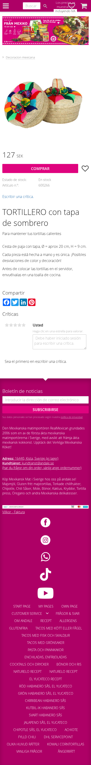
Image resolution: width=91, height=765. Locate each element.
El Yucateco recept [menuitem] (45, 679)
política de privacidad (72, 417)
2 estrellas (11, 325)
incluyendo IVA (65, 11)
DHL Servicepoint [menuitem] (58, 737)
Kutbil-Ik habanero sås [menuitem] (45, 708)
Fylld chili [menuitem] (27, 737)
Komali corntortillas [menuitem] (65, 744)
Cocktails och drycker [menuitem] (29, 664)
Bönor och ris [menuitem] (68, 664)
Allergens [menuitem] (68, 621)
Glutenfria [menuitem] (18, 628)
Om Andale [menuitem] (23, 621)
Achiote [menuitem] (71, 730)
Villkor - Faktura (13, 512)
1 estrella (7, 325)
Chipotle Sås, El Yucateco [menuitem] (35, 730)
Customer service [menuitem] (27, 613)
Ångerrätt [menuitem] (66, 751)
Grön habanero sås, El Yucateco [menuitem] (45, 693)
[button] (84, 5)
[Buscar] (45, 6)
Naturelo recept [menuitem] (28, 671)
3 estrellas (15, 325)
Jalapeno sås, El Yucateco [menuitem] (45, 722)
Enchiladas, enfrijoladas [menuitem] (45, 657)
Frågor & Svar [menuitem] (67, 613)
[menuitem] (49, 749)
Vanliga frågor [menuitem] (29, 751)
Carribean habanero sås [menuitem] (45, 700)
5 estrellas (23, 325)
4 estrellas (19, 325)
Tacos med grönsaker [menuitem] (45, 642)
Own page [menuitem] (69, 606)
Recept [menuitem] (46, 621)
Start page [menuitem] (22, 606)
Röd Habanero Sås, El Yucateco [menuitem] (45, 686)
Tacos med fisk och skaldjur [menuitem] (45, 635)
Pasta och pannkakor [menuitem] (45, 650)
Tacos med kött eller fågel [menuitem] (58, 628)
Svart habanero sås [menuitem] (45, 715)
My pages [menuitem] (45, 606)
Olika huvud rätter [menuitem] (23, 744)
